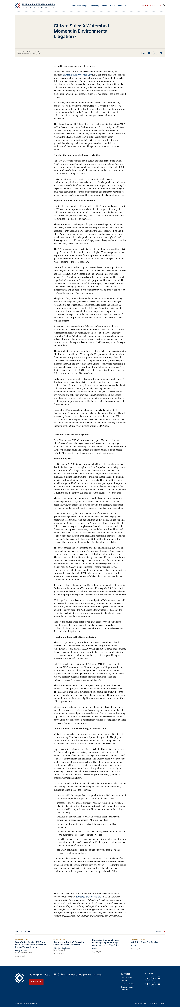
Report (94, 948)
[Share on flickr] (153, 984)
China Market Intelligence (61, 948)
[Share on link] (155, 53)
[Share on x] (153, 978)
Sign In (145, 6)
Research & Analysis (80, 6)
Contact (124, 981)
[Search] (164, 5)
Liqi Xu (63, 950)
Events (104, 6)
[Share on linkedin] (143, 53)
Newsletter (155, 6)
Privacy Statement (127, 984)
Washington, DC (140, 1003)
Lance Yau (56, 950)
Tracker (133, 945)
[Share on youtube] (159, 984)
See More (159, 931)
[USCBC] (35, 5)
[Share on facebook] (147, 984)
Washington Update (21, 951)
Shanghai (162, 1003)
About (112, 6)
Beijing (152, 1003)
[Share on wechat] (159, 978)
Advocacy (95, 6)
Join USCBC (122, 6)
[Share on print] (161, 53)
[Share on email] (149, 53)
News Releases (126, 977)
